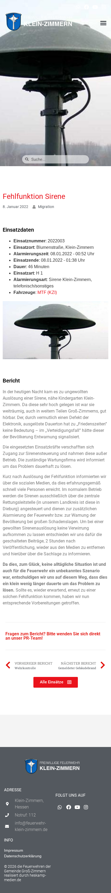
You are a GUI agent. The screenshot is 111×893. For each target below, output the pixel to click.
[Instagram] (104, 7)
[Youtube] (95, 7)
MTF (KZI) (47, 292)
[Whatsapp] (77, 7)
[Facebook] (86, 7)
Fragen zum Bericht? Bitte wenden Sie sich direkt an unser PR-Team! (52, 636)
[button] (103, 23)
